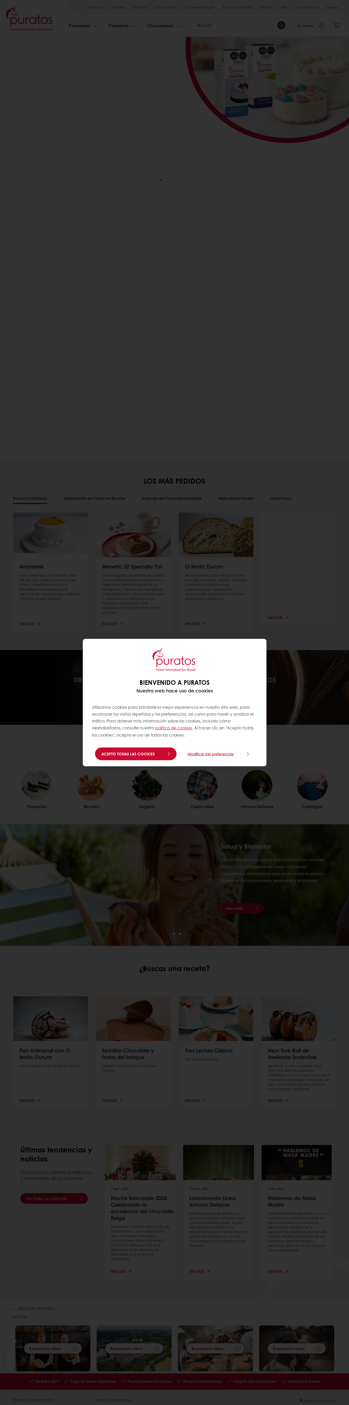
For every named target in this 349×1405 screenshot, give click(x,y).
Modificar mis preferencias (211, 753)
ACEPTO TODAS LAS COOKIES (128, 754)
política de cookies (173, 728)
